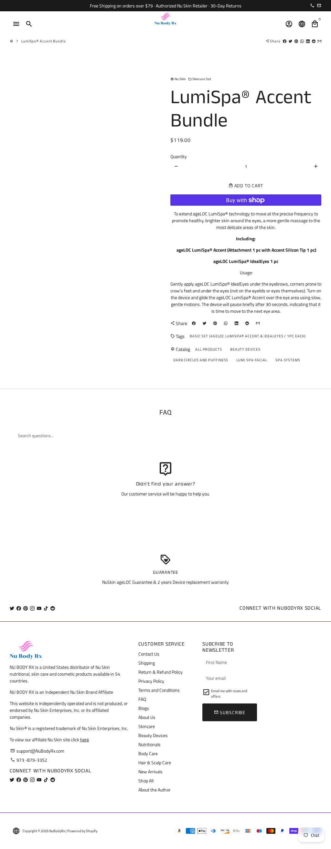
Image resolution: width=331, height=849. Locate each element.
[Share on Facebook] (284, 41)
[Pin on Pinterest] (296, 41)
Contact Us (148, 653)
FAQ (142, 699)
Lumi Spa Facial (251, 360)
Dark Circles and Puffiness (200, 360)
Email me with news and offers (229, 693)
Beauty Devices (245, 349)
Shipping (146, 662)
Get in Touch (165, 510)
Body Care (148, 753)
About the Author (154, 789)
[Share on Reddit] (313, 41)
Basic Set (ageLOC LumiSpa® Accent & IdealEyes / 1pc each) (248, 336)
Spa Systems (287, 360)
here (84, 739)
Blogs (143, 708)
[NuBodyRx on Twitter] (12, 608)
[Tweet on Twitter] (290, 41)
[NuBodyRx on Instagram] (32, 608)
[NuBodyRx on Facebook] (18, 608)
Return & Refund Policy (160, 672)
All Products (208, 349)
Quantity (178, 156)
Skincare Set (199, 79)
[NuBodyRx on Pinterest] (25, 608)
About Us (146, 717)
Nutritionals (149, 744)
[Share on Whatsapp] (302, 41)
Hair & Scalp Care (154, 762)
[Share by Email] (319, 41)
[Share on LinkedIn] (308, 41)
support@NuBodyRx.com (37, 750)
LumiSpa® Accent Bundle (43, 41)
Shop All (146, 780)
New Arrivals (150, 771)
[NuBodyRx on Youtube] (39, 608)
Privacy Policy (151, 681)
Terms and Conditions (159, 690)
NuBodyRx (57, 830)
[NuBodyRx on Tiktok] (46, 608)
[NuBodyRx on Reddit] (52, 608)
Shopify (91, 830)
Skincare (146, 726)
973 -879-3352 (28, 759)
